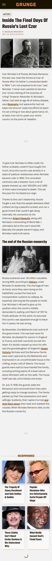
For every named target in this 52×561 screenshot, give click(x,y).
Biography (12, 104)
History (6, 14)
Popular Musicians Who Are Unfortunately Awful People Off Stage (38, 493)
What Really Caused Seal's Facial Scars (37, 536)
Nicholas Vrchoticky (14, 32)
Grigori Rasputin (21, 218)
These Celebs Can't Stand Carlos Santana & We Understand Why (13, 539)
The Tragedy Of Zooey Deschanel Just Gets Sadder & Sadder (13, 492)
